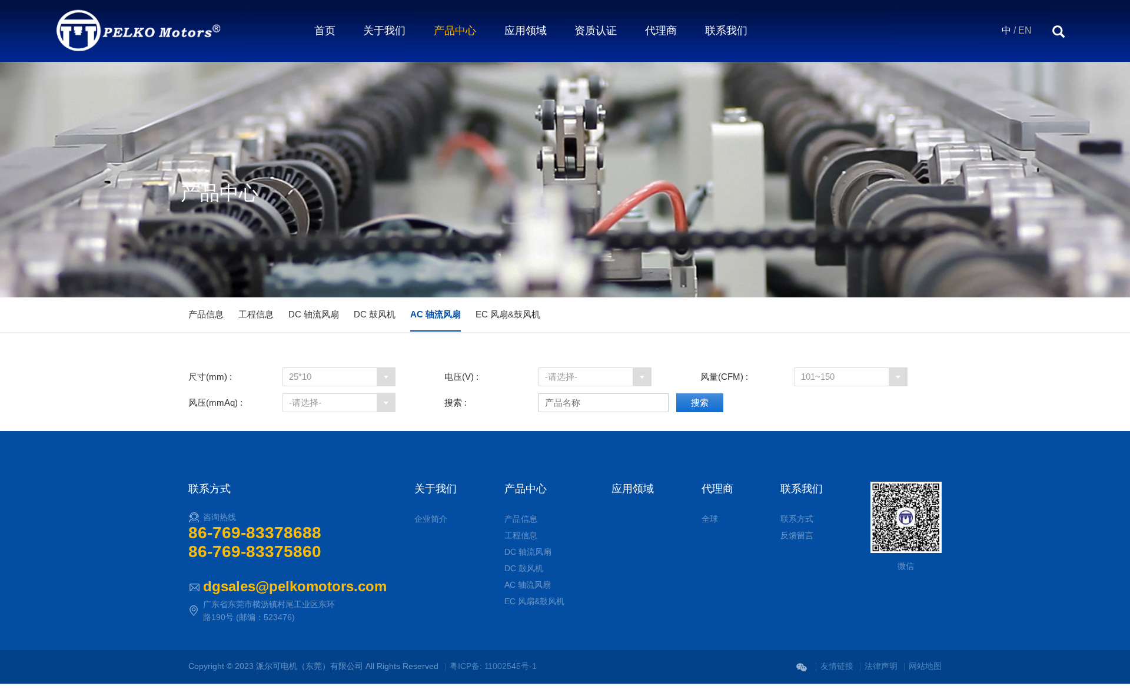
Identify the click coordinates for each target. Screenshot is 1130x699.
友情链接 (836, 666)
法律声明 (881, 666)
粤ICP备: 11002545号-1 (493, 666)
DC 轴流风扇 (313, 314)
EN (1025, 30)
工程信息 (256, 314)
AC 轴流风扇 (435, 314)
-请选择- (561, 377)
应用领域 (525, 31)
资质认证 (595, 31)
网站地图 (925, 666)
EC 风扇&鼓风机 (508, 314)
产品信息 (206, 314)
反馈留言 (796, 535)
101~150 (818, 377)
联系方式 (796, 519)
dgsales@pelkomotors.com (295, 586)
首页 (324, 31)
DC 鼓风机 (375, 314)
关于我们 (384, 31)
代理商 (661, 31)
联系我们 (726, 31)
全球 (710, 519)
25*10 (300, 377)
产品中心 (455, 31)
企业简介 (430, 519)
